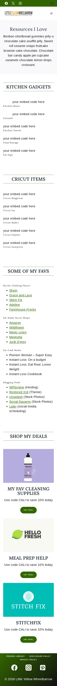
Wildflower (16, 327)
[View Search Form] (52, 3)
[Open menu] (51, 13)
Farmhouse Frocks (22, 309)
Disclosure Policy (40, 656)
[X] (13, 3)
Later (13, 406)
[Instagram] (20, 3)
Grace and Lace (20, 295)
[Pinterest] (42, 667)
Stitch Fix (15, 300)
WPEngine (16, 387)
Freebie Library (15, 656)
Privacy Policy (28, 660)
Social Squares (20, 401)
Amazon (15, 322)
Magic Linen (18, 332)
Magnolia (15, 337)
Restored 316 (19, 392)
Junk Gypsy (17, 342)
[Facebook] (6, 3)
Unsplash (16, 397)
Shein (13, 290)
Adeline (14, 304)
